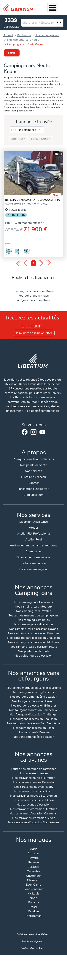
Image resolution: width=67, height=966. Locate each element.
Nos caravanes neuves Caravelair (34, 782)
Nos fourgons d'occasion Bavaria (33, 701)
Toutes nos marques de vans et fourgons (33, 688)
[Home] (19, 7)
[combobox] (42, 23)
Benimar (33, 862)
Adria (33, 849)
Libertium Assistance (33, 522)
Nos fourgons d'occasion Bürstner (33, 706)
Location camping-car (33, 569)
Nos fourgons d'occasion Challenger (33, 715)
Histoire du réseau (33, 477)
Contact (33, 483)
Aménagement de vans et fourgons (33, 545)
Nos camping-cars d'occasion (33, 624)
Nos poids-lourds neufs (33, 651)
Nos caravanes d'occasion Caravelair (33, 814)
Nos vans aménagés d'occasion (33, 737)
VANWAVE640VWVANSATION (32, 200)
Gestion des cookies (32, 948)
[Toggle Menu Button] (52, 7)
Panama (33, 903)
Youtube (42, 433)
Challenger (33, 876)
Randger (33, 911)
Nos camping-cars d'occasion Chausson (33, 638)
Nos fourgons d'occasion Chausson (33, 719)
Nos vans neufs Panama (34, 732)
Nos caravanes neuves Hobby (33, 787)
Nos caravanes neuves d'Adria (33, 800)
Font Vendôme (33, 889)
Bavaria (34, 858)
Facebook (25, 432)
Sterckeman (33, 916)
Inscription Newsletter (33, 489)
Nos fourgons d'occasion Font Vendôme (33, 723)
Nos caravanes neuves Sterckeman (33, 796)
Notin (33, 898)
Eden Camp (33, 885)
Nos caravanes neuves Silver (33, 791)
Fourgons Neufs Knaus (33, 296)
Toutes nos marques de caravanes (33, 769)
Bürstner (33, 867)
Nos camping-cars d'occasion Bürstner (33, 633)
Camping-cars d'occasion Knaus (33, 291)
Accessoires (33, 551)
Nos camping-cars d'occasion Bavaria (33, 629)
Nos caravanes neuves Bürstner (33, 778)
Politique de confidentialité (32, 934)
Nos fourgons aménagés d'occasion (33, 697)
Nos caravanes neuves (33, 773)
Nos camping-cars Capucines (33, 602)
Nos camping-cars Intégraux (33, 607)
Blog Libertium (33, 495)
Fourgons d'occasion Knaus (33, 300)
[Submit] (59, 23)
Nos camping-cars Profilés (33, 611)
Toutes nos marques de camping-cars (34, 616)
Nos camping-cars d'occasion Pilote (33, 647)
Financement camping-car (33, 557)
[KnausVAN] (33, 173)
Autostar (33, 853)
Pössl (33, 907)
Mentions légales (32, 941)
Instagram (33, 432)
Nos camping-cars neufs (33, 620)
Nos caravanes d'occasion (33, 805)
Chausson (33, 880)
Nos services (33, 471)
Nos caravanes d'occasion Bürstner (33, 809)
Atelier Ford (33, 540)
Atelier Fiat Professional (33, 534)
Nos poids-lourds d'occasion (33, 656)
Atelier (33, 528)
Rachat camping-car (33, 563)
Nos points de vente (33, 465)
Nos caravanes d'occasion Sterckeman (33, 822)
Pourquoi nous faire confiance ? (33, 459)
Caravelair (33, 871)
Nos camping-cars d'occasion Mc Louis (33, 642)
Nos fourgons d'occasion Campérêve (33, 710)
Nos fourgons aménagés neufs (33, 692)
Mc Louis (33, 894)
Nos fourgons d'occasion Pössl (33, 728)
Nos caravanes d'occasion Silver (33, 818)
